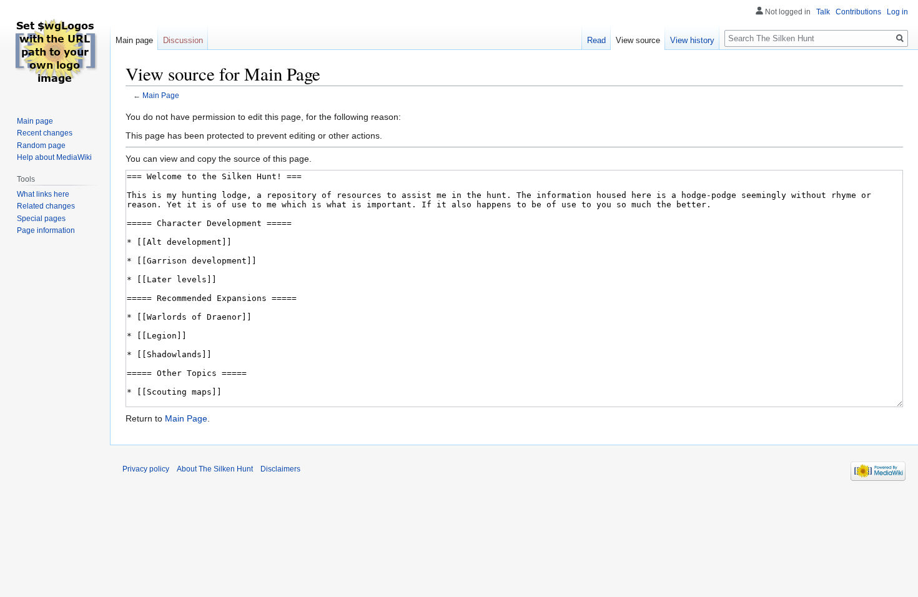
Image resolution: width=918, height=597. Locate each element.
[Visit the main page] (55, 50)
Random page (41, 145)
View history (692, 40)
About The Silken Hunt (215, 469)
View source (638, 40)
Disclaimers (280, 469)
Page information (46, 230)
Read (596, 40)
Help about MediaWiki (54, 157)
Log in (897, 11)
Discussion (183, 40)
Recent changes (44, 133)
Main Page (160, 95)
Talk (823, 11)
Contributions (858, 11)
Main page (134, 40)
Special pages (41, 218)
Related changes (46, 206)
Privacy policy (145, 469)
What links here (43, 194)
